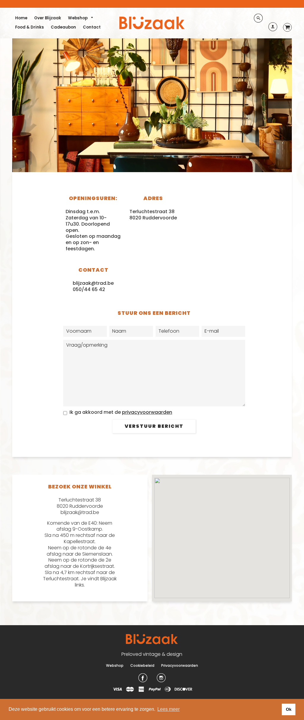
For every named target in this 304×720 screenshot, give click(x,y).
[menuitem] (21, 18)
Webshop (78, 18)
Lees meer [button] (168, 709)
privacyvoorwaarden (147, 412)
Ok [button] (289, 709)
